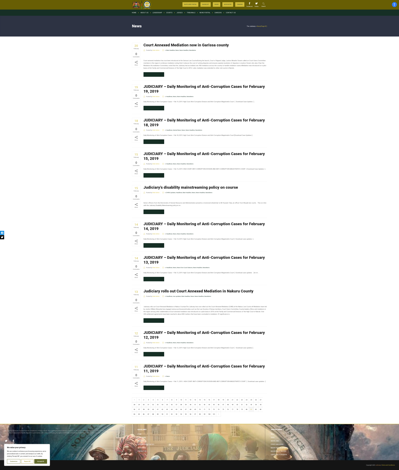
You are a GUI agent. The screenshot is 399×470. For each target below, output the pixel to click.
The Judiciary (251, 26)
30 (143, 404)
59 (148, 409)
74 (218, 409)
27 (260, 400)
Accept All (40, 461)
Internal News (177, 130)
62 (162, 409)
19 (223, 400)
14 (200, 400)
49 (232, 404)
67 (186, 409)
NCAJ (273, 434)
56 (134, 409)
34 (162, 404)
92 (171, 414)
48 (228, 404)
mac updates (177, 296)
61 (157, 409)
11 (186, 400)
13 (195, 400)
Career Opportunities (145, 444)
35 (167, 404)
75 (223, 409)
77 (232, 409)
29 (139, 404)
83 (260, 409)
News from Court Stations (184, 267)
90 (162, 414)
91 (167, 414)
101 (214, 414)
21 (232, 400)
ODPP (273, 437)
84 (134, 414)
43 (204, 404)
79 (242, 409)
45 (214, 404)
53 (251, 404)
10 (181, 400)
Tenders (140, 441)
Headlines (169, 96)
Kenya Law (275, 441)
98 (200, 414)
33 (157, 404)
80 (246, 409)
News (177, 50)
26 (256, 400)
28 (134, 404)
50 (237, 404)
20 (228, 400)
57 (139, 409)
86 (143, 414)
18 (218, 400)
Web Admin (155, 50)
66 (181, 409)
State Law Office (277, 444)
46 (218, 404)
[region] (27, 455)
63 (167, 409)
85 (139, 414)
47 (223, 404)
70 (200, 409)
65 (176, 409)
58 (143, 409)
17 (214, 400)
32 (153, 404)
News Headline (183, 50)
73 (214, 409)
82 (256, 409)
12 (190, 400)
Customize (13, 461)
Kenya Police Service (278, 451)
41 (195, 404)
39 (186, 404)
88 (153, 414)
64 (171, 409)
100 (209, 414)
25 (251, 400)
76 (228, 409)
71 (204, 409)
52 (246, 404)
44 (209, 404)
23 (242, 400)
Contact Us (141, 451)
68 (190, 409)
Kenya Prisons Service (279, 448)
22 (237, 400)
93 (176, 414)
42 (200, 404)
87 (148, 414)
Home (139, 434)
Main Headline (170, 50)
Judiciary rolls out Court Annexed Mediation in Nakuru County (198, 291)
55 (260, 404)
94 (181, 414)
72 (209, 409)
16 (209, 400)
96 (190, 414)
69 (195, 409)
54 (256, 404)
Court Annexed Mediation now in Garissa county (186, 45)
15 (204, 400)
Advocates (141, 448)
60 (153, 409)
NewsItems (192, 50)
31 (148, 404)
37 (176, 404)
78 (237, 409)
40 (190, 404)
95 (186, 414)
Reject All (27, 461)
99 (204, 414)
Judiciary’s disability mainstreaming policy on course (190, 187)
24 (246, 400)
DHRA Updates (170, 192)
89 (157, 414)
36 (171, 404)
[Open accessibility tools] (394, 4)
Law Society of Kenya (279, 454)
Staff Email (141, 437)
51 (242, 404)
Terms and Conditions (388, 465)
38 (181, 404)
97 (195, 414)
